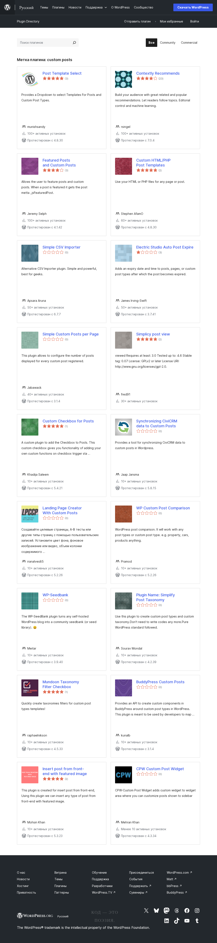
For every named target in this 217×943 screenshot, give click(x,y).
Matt (172, 879)
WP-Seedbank (55, 595)
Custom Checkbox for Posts (68, 421)
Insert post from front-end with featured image (65, 771)
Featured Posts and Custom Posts (59, 162)
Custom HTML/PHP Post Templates (153, 162)
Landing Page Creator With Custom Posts (62, 510)
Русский (62, 916)
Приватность (26, 892)
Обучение (99, 872)
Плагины (60, 886)
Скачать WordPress (193, 7)
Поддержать (140, 886)
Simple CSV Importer (62, 247)
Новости (23, 879)
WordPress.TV (104, 892)
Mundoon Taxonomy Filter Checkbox (61, 684)
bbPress (174, 886)
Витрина (60, 872)
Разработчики (102, 886)
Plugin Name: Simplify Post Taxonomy (155, 597)
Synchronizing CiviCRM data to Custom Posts (156, 423)
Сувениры (138, 892)
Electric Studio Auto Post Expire (164, 247)
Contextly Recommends (158, 73)
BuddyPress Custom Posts (160, 682)
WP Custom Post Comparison (163, 508)
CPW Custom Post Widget (160, 769)
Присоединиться (141, 872)
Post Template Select (62, 73)
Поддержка (100, 879)
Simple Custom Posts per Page (71, 334)
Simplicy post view (153, 334)
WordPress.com (179, 872)
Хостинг (23, 886)
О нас (21, 872)
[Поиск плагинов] (74, 42)
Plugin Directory (28, 21)
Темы (58, 879)
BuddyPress (177, 892)
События (135, 879)
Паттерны (61, 892)
